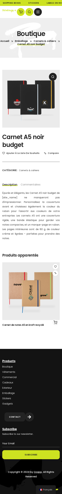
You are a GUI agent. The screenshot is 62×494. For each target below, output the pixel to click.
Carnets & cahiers (45, 41)
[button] (21, 12)
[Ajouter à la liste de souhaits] (55, 267)
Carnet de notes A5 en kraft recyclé (23, 325)
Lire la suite (55, 322)
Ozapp (38, 472)
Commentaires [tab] (30, 184)
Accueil (4, 41)
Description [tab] (9, 184)
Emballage (21, 41)
